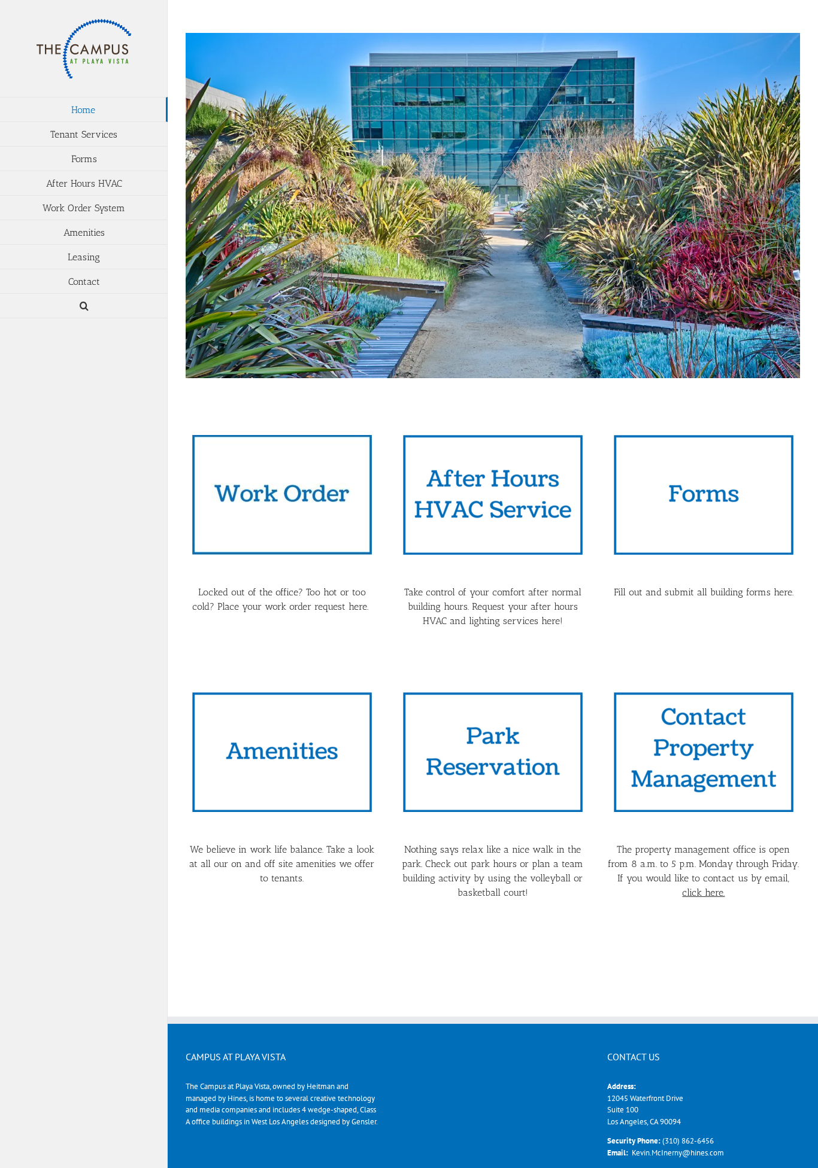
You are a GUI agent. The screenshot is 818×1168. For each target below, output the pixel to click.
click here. (703, 892)
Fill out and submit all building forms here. (703, 592)
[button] (84, 306)
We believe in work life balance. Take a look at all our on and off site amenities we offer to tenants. (281, 864)
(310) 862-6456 (688, 1141)
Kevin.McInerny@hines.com (678, 1153)
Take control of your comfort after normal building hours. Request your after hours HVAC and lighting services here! (492, 606)
